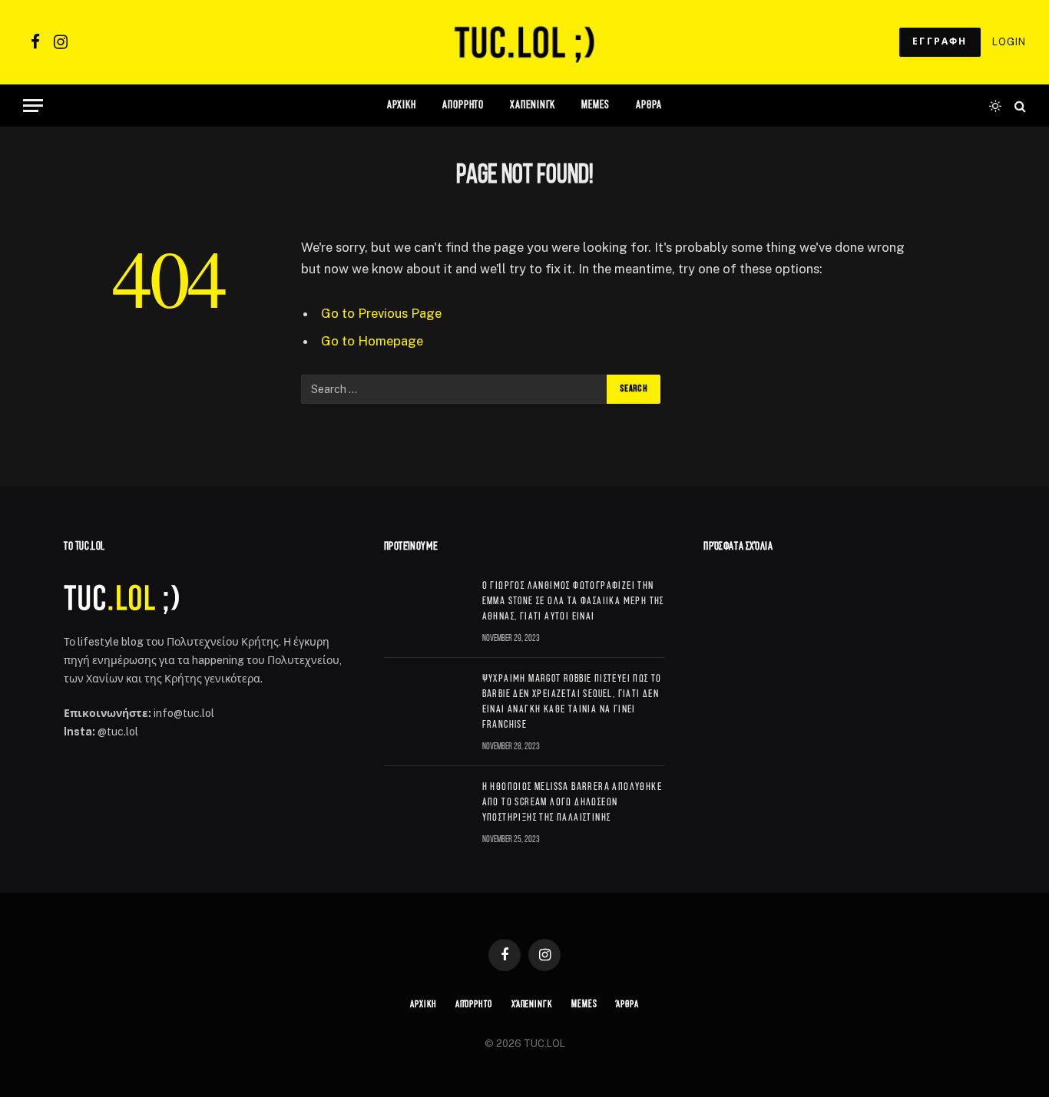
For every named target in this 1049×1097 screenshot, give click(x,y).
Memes (595, 105)
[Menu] (33, 105)
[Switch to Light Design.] (995, 106)
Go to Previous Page (381, 313)
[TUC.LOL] (524, 42)
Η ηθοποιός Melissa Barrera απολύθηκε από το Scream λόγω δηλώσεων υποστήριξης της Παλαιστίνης (572, 802)
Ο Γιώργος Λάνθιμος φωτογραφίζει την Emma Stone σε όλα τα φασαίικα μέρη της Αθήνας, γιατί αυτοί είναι (573, 601)
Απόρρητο (463, 105)
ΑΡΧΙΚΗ (401, 105)
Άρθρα (627, 1004)
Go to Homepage (372, 341)
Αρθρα (649, 105)
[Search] (1018, 105)
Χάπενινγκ (532, 105)
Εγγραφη (940, 42)
